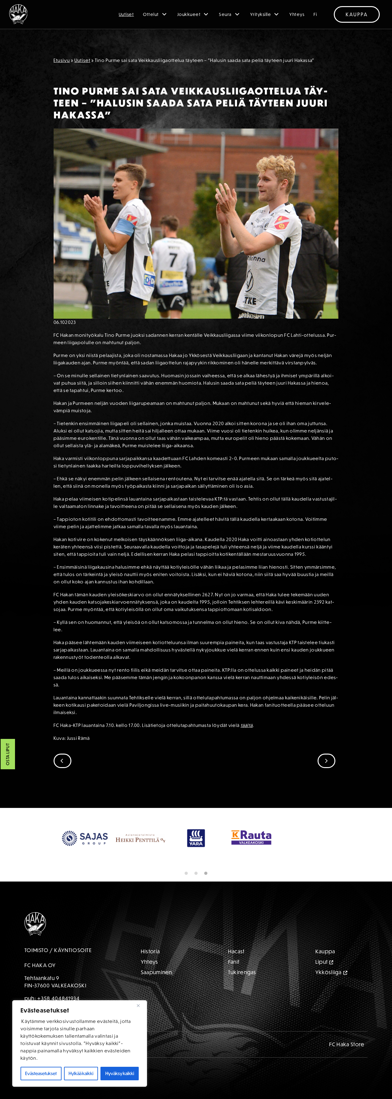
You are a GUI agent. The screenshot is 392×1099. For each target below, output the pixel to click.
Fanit (234, 962)
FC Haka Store (347, 1044)
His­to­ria (150, 951)
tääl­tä (247, 725)
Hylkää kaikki (81, 1073)
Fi (315, 14)
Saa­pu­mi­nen (156, 972)
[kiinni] (140, 1005)
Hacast (236, 951)
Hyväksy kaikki (119, 1073)
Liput (321, 962)
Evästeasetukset (41, 1073)
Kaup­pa (325, 951)
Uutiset (126, 14)
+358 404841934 (58, 998)
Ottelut (151, 14)
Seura (225, 14)
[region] (79, 1043)
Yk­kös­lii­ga (328, 972)
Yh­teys (149, 962)
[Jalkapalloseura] (18, 14)
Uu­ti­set (82, 60)
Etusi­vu (62, 60)
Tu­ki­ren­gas (242, 972)
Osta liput (7, 754)
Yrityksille (260, 14)
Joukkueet (189, 14)
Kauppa (357, 14)
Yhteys (296, 14)
